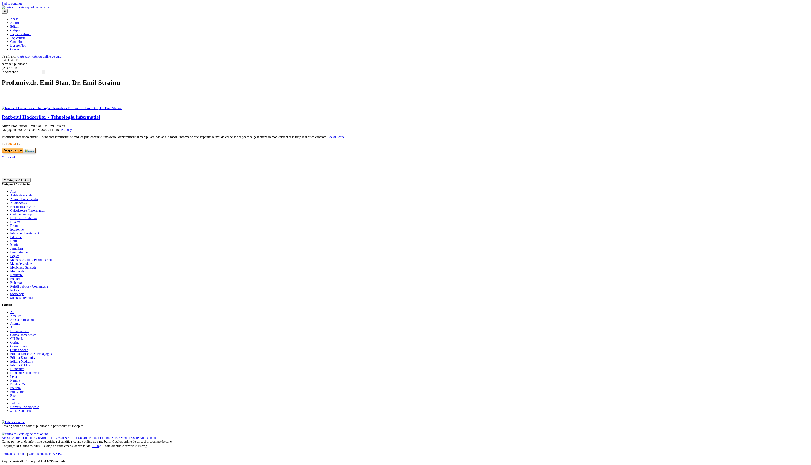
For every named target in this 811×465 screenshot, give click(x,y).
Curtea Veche (19, 350)
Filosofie (16, 237)
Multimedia (17, 271)
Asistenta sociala (21, 195)
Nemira (15, 380)
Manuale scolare (21, 263)
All (12, 312)
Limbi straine (19, 252)
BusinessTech (19, 331)
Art (12, 327)
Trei (12, 399)
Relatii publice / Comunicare (29, 286)
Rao (13, 395)
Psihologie (17, 282)
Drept (14, 225)
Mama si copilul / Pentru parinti (31, 260)
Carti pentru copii (21, 214)
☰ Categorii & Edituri (16, 180)
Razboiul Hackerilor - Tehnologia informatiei (51, 117)
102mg (96, 446)
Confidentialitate (40, 454)
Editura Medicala (21, 361)
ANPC (57, 454)
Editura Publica (20, 365)
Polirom (15, 388)
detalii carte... (338, 137)
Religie (15, 290)
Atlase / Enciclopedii (24, 199)
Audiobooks (18, 203)
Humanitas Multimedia (25, 373)
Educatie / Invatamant (24, 233)
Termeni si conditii (14, 454)
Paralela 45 (17, 384)
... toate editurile (20, 411)
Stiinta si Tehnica (21, 298)
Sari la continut (12, 3)
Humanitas (17, 369)
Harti (13, 241)
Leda (13, 376)
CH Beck (16, 338)
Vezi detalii (9, 157)
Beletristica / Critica (23, 206)
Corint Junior (19, 346)
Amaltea (15, 316)
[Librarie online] (13, 422)
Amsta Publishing (22, 319)
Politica (15, 279)
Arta (13, 191)
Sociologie (17, 294)
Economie (17, 229)
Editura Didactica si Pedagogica (31, 354)
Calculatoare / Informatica (27, 210)
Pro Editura (17, 392)
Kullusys (67, 130)
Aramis (15, 323)
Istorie (14, 244)
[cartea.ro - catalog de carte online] (25, 7)
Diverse (15, 222)
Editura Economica (23, 357)
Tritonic (15, 403)
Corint (14, 342)
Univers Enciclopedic (24, 407)
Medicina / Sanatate (23, 267)
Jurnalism (16, 248)
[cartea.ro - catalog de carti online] (25, 434)
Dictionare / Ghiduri (23, 218)
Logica (14, 256)
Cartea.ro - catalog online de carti (39, 56)
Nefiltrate (16, 275)
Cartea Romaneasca (23, 335)
